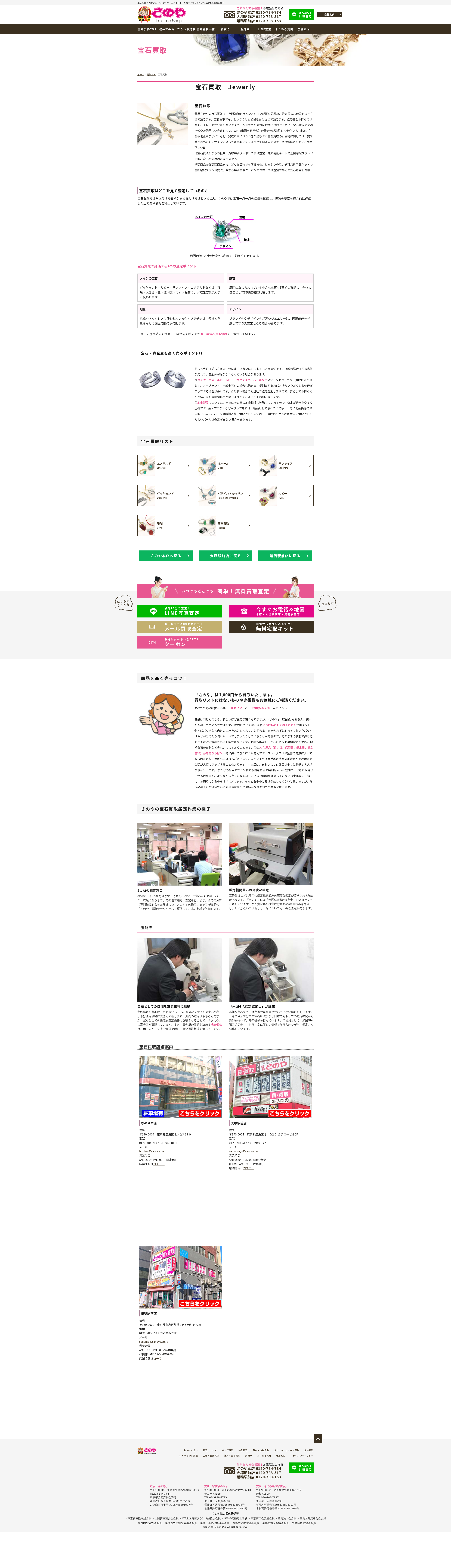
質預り (225, 29)
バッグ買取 (228, 1450)
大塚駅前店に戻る (225, 555)
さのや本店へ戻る (165, 555)
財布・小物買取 (261, 1450)
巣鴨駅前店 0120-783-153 (259, 21)
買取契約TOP (147, 29)
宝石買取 (309, 1450)
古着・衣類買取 (211, 1455)
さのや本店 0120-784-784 (259, 12)
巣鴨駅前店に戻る (285, 555)
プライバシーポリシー (302, 1455)
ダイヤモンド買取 (188, 1455)
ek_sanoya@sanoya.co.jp (245, 1151)
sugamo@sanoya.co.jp (153, 1341)
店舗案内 (304, 29)
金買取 (245, 29)
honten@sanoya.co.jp (153, 1151)
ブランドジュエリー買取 (286, 1450)
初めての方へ (191, 1450)
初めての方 (166, 29)
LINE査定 (305, 15)
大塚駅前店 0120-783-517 (259, 16)
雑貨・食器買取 (232, 1455)
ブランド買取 (186, 29)
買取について (210, 1450)
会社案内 (329, 14)
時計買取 (243, 1450)
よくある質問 (284, 29)
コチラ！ (159, 1164)
